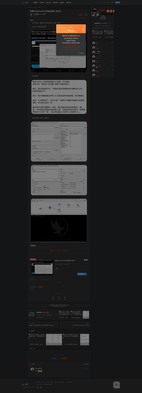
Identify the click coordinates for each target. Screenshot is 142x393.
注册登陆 (81, 53)
